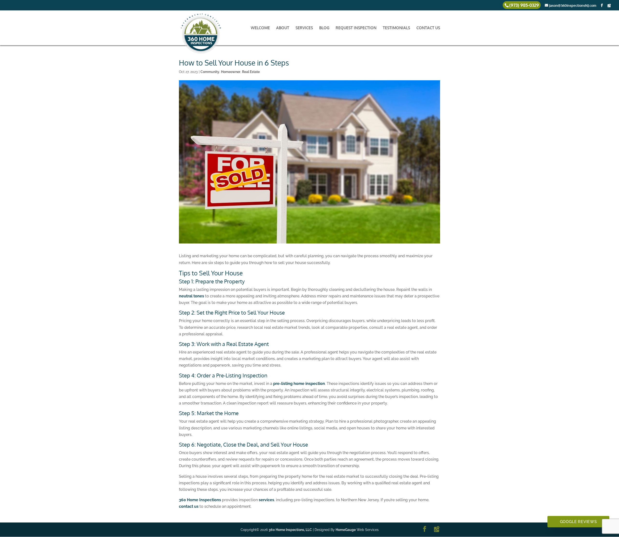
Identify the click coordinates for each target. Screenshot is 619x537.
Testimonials (396, 28)
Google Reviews (578, 521)
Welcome (260, 28)
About (282, 28)
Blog (324, 28)
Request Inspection (356, 28)
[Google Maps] (609, 5)
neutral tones (191, 296)
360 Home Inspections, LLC (290, 530)
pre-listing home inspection (299, 383)
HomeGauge (346, 530)
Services (304, 28)
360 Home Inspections (200, 500)
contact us (189, 506)
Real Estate (251, 72)
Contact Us (428, 28)
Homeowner (230, 72)
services (266, 500)
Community (209, 72)
